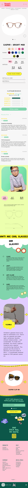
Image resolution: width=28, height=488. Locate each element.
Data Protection (7, 465)
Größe (5, 64)
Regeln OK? (15, 408)
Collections (10, 8)
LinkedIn (18, 465)
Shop (3, 8)
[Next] (25, 25)
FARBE (5, 52)
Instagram (18, 463)
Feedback (18, 452)
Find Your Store (14, 73)
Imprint (4, 462)
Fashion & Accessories (6, 449)
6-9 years (22, 62)
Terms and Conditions (5, 464)
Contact (18, 447)
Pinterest (18, 464)
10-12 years (13, 67)
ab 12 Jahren (20, 67)
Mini (10, 61)
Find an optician (20, 450)
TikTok (17, 466)
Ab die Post (14, 411)
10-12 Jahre (21, 198)
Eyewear (18, 8)
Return (17, 449)
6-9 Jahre (12, 198)
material (6, 81)
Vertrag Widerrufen (19, 454)
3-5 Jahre (4, 198)
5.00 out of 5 (18, 93)
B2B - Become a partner (7, 468)
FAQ (17, 448)
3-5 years (16, 62)
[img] (4, 118)
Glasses (4, 447)
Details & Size (8, 78)
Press (4, 466)
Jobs (4, 470)
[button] (7, 98)
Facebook (18, 462)
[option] (14, 330)
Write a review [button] (14, 109)
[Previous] (3, 25)
